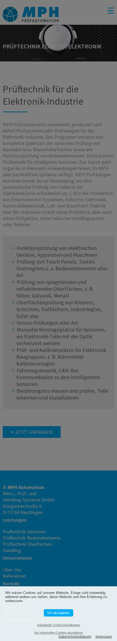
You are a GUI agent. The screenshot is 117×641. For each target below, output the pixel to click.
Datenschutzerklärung (75, 636)
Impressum (104, 636)
